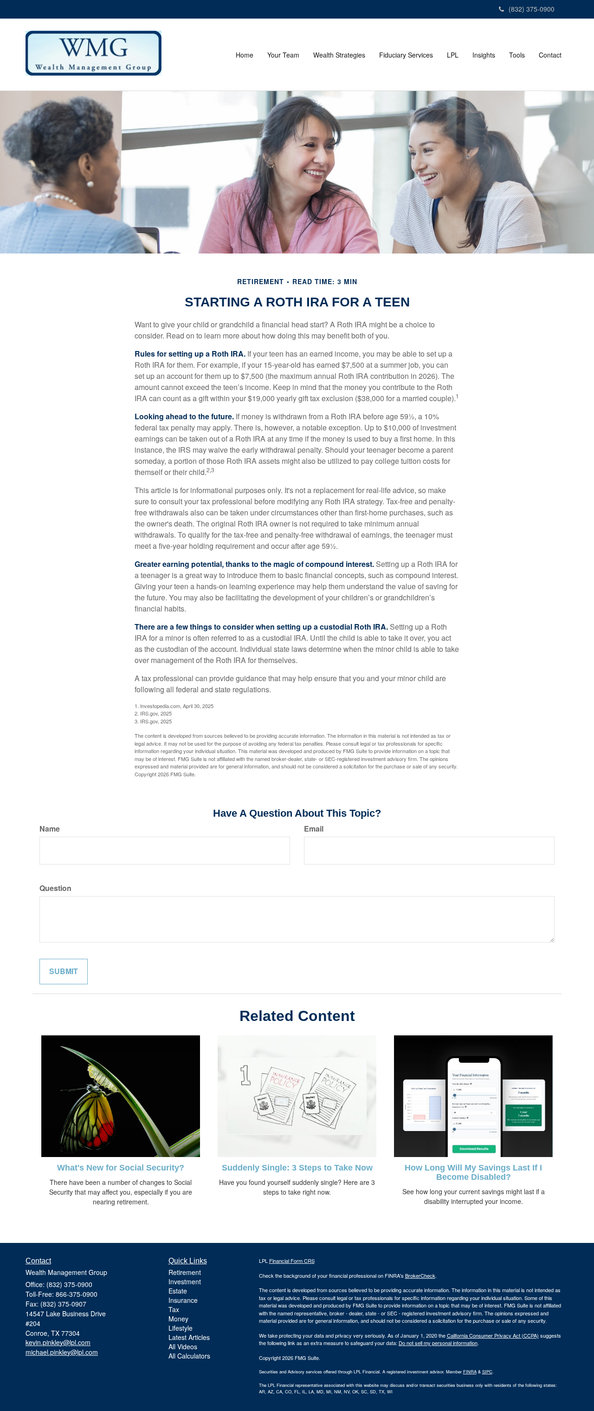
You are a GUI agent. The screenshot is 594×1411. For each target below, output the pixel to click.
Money (178, 1318)
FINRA (470, 1371)
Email (313, 829)
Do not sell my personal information (438, 1342)
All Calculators (189, 1355)
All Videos (182, 1346)
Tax (173, 1309)
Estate (177, 1290)
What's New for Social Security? (120, 1167)
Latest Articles (189, 1337)
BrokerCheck (420, 1275)
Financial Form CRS (292, 1260)
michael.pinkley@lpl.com (62, 1352)
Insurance (183, 1300)
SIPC (487, 1371)
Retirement (184, 1272)
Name (49, 829)
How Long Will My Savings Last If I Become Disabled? (473, 1172)
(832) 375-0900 (532, 8)
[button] (283, 55)
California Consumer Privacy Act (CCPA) (493, 1335)
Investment (184, 1281)
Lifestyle (180, 1328)
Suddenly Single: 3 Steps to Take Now (297, 1167)
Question (55, 888)
